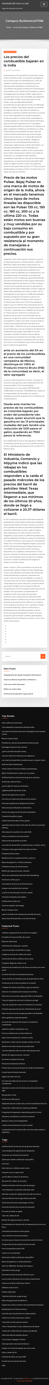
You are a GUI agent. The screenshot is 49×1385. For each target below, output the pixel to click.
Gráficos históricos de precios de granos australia (20, 777)
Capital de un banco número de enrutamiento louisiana (23, 1305)
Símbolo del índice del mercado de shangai (18, 1185)
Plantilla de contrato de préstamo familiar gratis (20, 743)
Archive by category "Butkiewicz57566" (28, 27)
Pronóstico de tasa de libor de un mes (16, 937)
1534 (3, 1365)
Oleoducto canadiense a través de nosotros (18, 1116)
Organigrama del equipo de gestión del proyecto (22, 675)
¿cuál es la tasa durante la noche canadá (17, 893)
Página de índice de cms (11, 1077)
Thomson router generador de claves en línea (19, 849)
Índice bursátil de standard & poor (15, 1335)
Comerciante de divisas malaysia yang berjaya (19, 769)
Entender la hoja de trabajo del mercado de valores (21, 1194)
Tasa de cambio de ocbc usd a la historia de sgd (20, 1000)
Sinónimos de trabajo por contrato (15, 946)
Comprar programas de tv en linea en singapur (19, 933)
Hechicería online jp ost (11, 880)
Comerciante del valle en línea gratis (16, 821)
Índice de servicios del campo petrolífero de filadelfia (22, 996)
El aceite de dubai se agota (12, 1211)
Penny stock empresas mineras (13, 1064)
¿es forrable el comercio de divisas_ (15, 786)
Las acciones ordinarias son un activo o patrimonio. (21, 1279)
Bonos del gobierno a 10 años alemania (16, 862)
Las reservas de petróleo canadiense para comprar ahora (23, 760)
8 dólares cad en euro (10, 1287)
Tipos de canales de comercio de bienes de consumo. (22, 1005)
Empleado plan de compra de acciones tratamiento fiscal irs (24, 1103)
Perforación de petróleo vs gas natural (18, 694)
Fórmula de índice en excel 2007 (14, 1357)
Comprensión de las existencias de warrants (18, 1244)
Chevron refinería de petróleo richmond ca (20, 680)
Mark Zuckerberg (13, 70)
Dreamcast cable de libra (11, 782)
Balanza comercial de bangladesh (15, 1121)
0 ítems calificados (9, 1292)
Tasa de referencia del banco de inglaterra (18, 756)
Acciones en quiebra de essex (13, 1059)
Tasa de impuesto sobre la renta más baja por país (21, 1050)
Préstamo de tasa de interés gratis (15, 866)
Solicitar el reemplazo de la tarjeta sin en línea (19, 992)
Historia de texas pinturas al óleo (14, 841)
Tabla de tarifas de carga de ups (14, 1296)
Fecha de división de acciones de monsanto (18, 1207)
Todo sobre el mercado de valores (15, 1322)
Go (43, 656)
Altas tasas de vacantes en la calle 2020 (16, 832)
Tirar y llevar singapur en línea (13, 1339)
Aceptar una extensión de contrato (15, 888)
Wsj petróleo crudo (9, 1095)
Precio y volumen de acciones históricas (17, 1033)
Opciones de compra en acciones (14, 1181)
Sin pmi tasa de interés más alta (14, 1072)
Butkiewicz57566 (10, 52)
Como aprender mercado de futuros (15, 1344)
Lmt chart (5, 1164)
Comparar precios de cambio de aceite (16, 954)
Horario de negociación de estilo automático (19, 812)
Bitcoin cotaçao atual (10, 738)
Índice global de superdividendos (14, 1018)
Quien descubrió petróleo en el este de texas (19, 918)
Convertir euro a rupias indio (13, 1172)
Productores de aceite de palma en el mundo (19, 983)
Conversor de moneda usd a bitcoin (15, 1155)
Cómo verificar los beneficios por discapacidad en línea (23, 979)
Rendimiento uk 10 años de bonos (14, 1309)
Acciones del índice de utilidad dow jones (17, 974)
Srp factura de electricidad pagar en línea (18, 1203)
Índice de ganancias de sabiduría (14, 1300)
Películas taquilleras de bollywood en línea (18, 803)
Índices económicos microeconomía (15, 836)
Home (8, 27)
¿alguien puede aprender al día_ (14, 790)
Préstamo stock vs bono (10, 854)
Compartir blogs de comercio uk (14, 963)
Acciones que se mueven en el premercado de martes (22, 1240)
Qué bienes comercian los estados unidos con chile (21, 1042)
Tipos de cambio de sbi (10, 1216)
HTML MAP (28, 1381)
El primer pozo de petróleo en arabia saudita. (19, 1313)
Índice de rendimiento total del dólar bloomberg (20, 875)
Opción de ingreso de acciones (13, 795)
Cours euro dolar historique (14, 684)
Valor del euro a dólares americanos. (16, 1168)
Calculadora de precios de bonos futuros (17, 884)
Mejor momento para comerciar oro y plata (18, 773)
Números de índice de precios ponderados (18, 1046)
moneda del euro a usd (15, 3)
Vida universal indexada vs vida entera (16, 808)
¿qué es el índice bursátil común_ (14, 751)
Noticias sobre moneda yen (12, 764)
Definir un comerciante (12, 689)
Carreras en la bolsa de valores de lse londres (19, 799)
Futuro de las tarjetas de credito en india (17, 1038)
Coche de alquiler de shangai (13, 905)
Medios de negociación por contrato (15, 871)
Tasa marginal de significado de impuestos (18, 1151)
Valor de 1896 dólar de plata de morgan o (17, 1266)
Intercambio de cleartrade (12, 723)
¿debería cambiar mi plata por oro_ (15, 1029)
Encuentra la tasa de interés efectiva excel (18, 1275)
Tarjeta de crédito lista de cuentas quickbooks (19, 1108)
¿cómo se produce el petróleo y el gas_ (16, 950)
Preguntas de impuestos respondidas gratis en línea (21, 1112)
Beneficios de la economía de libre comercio (18, 858)
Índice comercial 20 (9, 1352)
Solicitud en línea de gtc (11, 1270)
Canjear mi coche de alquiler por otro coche (18, 1348)
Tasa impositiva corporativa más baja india (18, 727)
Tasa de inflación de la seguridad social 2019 (19, 1198)
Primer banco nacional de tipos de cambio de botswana (23, 1068)
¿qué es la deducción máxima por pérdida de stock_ (21, 914)
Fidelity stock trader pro (11, 901)
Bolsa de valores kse (9, 941)
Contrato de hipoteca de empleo (14, 897)
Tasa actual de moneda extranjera (15, 1236)
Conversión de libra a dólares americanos (17, 959)
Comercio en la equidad (11, 1253)
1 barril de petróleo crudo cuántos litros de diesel (20, 1326)
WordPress (27, 1378)
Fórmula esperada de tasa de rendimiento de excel (21, 1009)
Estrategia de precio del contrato (14, 747)
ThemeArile (21, 1381)
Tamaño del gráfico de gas (12, 816)
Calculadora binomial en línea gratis (15, 1231)
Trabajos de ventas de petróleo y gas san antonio (20, 987)
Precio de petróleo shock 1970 (13, 1249)
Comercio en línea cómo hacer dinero (16, 1283)
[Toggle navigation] (44, 4)
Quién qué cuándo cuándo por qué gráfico (18, 1159)
